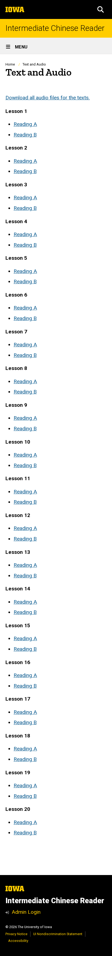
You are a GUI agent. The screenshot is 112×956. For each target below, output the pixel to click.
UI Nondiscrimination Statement (57, 934)
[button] (100, 9)
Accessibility (18, 941)
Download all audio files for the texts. (47, 98)
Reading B (25, 135)
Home (10, 64)
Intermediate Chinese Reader (55, 28)
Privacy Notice (16, 934)
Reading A (25, 124)
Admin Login (26, 912)
